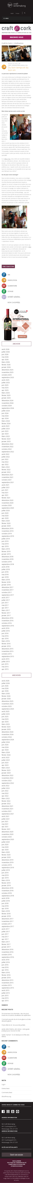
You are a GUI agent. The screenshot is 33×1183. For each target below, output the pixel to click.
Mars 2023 (6, 436)
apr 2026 (5, 359)
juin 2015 (5, 664)
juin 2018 (5, 572)
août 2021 (5, 485)
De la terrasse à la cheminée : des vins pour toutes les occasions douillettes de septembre (16, 1014)
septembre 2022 (8, 452)
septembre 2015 (8, 656)
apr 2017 (5, 608)
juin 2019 (5, 541)
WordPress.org (6, 1096)
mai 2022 (5, 462)
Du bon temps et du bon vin (18, 69)
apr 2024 (5, 418)
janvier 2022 (6, 472)
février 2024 (6, 423)
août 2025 (5, 380)
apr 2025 (5, 390)
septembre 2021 (8, 482)
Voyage (10, 291)
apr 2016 (5, 638)
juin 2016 (5, 633)
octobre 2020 (7, 505)
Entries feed (5, 1088)
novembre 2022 (7, 446)
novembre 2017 (7, 590)
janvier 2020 (6, 526)
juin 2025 (5, 385)
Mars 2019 (6, 549)
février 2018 (6, 582)
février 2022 (6, 469)
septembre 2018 (8, 564)
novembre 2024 (7, 403)
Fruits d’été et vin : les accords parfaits (13, 1025)
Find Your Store (8, 266)
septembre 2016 (8, 626)
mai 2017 (5, 605)
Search (23, 13)
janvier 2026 (6, 367)
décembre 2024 (7, 400)
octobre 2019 (7, 533)
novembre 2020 (7, 503)
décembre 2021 (7, 475)
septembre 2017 (8, 595)
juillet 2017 (6, 600)
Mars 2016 (6, 641)
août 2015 (5, 659)
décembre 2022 (7, 444)
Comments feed (7, 1092)
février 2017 (6, 613)
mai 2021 (5, 492)
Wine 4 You (7, 159)
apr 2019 (5, 546)
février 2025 (6, 395)
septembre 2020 (8, 508)
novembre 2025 (7, 372)
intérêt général (14, 297)
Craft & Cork (7, 43)
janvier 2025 (6, 398)
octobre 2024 (7, 405)
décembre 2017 (7, 587)
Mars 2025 (6, 393)
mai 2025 (5, 388)
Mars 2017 (6, 610)
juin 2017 (5, 603)
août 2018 (5, 567)
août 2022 (5, 454)
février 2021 (6, 498)
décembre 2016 (7, 618)
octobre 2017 (7, 592)
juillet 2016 (6, 631)
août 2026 (5, 349)
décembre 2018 (7, 556)
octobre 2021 (7, 480)
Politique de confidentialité (16, 1162)
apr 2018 (5, 577)
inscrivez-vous (16, 37)
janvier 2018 (6, 585)
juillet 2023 (6, 428)
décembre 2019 (7, 528)
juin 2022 (5, 459)
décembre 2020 (7, 500)
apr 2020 (5, 518)
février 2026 (6, 365)
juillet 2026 (6, 352)
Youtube (12, 1111)
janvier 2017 (6, 615)
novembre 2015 (7, 651)
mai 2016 (5, 636)
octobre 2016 (7, 623)
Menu (7, 18)
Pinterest (17, 1111)
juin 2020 (5, 513)
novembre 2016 (7, 620)
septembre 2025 (8, 377)
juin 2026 (5, 354)
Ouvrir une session (16, 1154)
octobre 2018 (7, 562)
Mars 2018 (6, 579)
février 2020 (6, 523)
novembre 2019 (7, 531)
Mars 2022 (6, 467)
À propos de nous (17, 1166)
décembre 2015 (7, 649)
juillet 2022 (6, 457)
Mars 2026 (6, 362)
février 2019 (6, 551)
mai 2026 (5, 357)
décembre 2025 (7, 370)
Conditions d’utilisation (16, 1164)
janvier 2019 (6, 554)
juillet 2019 (6, 539)
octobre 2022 (7, 449)
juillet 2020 (6, 510)
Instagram (8, 1111)
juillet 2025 (6, 382)
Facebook (3, 1111)
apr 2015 (5, 669)
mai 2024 (5, 416)
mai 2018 (5, 574)
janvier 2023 (6, 441)
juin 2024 (5, 413)
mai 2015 (5, 667)
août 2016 (5, 628)
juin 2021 (5, 490)
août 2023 (5, 426)
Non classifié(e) (14, 302)
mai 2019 (5, 544)
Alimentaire (12, 286)
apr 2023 (5, 434)
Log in (3, 1084)
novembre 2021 (7, 477)
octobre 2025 (7, 375)
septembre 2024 (8, 408)
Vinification (18, 43)
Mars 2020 (6, 521)
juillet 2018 (6, 569)
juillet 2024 (6, 411)
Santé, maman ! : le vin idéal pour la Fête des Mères (15, 1035)
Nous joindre (16, 1161)
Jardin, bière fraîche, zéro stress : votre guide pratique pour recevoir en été (15, 1030)
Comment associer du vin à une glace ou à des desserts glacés (16, 1020)
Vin (9, 275)
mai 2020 (5, 516)
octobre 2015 (7, 654)
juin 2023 (5, 431)
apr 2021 (5, 495)
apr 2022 (5, 464)
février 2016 (6, 643)
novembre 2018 (7, 559)
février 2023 (6, 439)
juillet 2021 (6, 487)
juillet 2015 (6, 661)
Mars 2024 (6, 421)
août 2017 (5, 597)
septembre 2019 (8, 536)
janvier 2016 (6, 646)
